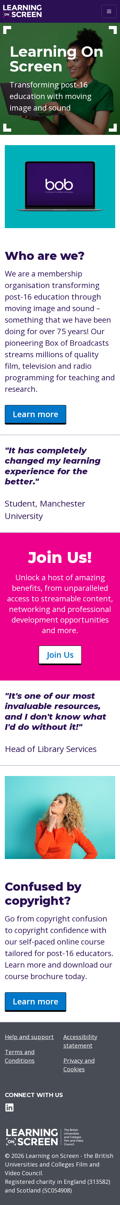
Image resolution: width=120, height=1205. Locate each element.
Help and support (29, 1037)
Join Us (60, 654)
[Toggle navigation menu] (109, 11)
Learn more (35, 414)
